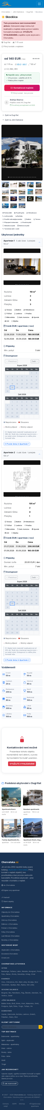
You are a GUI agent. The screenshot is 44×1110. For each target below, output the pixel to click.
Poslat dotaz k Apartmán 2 (18, 660)
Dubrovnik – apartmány (10, 1036)
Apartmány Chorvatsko (10, 916)
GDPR (14, 1104)
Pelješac (4, 1017)
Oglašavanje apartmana (35, 1105)
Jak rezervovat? (11, 1083)
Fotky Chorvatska (8, 932)
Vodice (4, 995)
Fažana (13, 971)
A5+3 (19, 64)
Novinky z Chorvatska (9, 940)
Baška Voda (6, 1003)
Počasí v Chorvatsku (9, 928)
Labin (19, 971)
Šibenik (28, 993)
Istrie (4, 968)
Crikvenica (10, 982)
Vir (40, 993)
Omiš (36, 1003)
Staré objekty (9, 901)
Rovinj (14, 974)
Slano (11, 1017)
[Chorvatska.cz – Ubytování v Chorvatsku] (6, 3)
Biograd (4, 993)
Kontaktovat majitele (23, 88)
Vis (31, 1006)
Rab (18, 985)
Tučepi (26, 1006)
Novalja (30, 982)
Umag (28, 974)
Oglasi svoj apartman (12, 890)
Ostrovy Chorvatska (9, 920)
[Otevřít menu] (39, 4)
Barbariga (5, 971)
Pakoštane (16, 993)
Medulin (25, 971)
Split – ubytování (7, 1040)
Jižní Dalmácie (18, 12)
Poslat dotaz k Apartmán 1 (18, 444)
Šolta (15, 1006)
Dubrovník (6, 1011)
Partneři (7, 897)
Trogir (20, 1006)
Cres (3, 982)
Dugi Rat (30, 12)
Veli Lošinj (30, 985)
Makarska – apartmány (10, 1044)
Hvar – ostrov (6, 1048)
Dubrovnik (11, 1014)
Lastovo (26, 1014)
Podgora (4, 1006)
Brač (13, 1003)
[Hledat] (41, 1027)
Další (34, 361)
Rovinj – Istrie (6, 1052)
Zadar (10, 995)
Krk (16, 982)
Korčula (19, 1014)
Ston (16, 1017)
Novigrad (32, 971)
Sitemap (22, 1104)
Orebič (32, 1014)
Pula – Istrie (5, 1056)
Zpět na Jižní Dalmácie (14, 120)
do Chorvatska (9, 885)
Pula (3, 974)
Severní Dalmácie (9, 989)
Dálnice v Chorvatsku (9, 924)
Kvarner (5, 979)
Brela (18, 1003)
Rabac (8, 974)
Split (10, 1006)
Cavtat (3, 1014)
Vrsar (33, 974)
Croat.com (5, 958)
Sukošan (35, 993)
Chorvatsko (5, 12)
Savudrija (20, 974)
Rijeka (23, 985)
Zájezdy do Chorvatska (10, 912)
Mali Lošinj (23, 982)
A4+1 (25, 64)
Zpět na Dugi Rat (11, 115)
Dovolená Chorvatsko (9, 954)
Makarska (29, 1003)
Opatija (13, 985)
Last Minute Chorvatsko (10, 936)
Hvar (23, 1003)
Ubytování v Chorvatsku (18, 870)
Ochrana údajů (6, 1105)
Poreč (39, 971)
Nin (10, 993)
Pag (22, 993)
